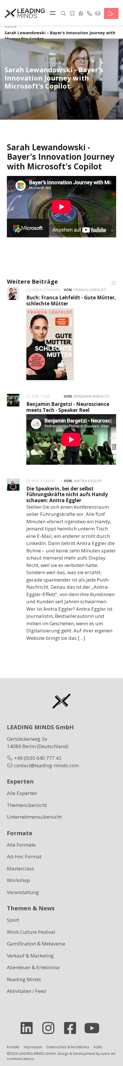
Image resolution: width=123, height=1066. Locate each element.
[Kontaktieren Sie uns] (111, 13)
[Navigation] (54, 13)
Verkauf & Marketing (30, 955)
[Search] (63, 13)
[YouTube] (94, 1028)
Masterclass (20, 868)
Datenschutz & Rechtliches (68, 1047)
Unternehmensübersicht (34, 816)
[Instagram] (50, 1028)
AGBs (98, 1047)
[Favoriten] (72, 13)
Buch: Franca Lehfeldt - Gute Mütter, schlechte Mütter (71, 300)
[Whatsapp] (81, 13)
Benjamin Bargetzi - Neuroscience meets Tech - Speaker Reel (67, 407)
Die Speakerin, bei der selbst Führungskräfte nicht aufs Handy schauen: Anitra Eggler (67, 494)
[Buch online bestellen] (50, 344)
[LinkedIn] (29, 1028)
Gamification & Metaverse (36, 943)
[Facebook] (72, 1028)
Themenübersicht (27, 805)
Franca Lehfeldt (90, 289)
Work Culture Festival (31, 932)
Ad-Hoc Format (24, 856)
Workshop (18, 880)
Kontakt (13, 1047)
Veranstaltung (23, 892)
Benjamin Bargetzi (92, 396)
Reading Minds (24, 979)
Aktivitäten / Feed (26, 991)
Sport (13, 920)
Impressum (33, 1047)
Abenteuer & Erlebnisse (33, 967)
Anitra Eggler (87, 480)
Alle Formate (21, 844)
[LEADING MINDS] (25, 12)
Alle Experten (22, 793)
